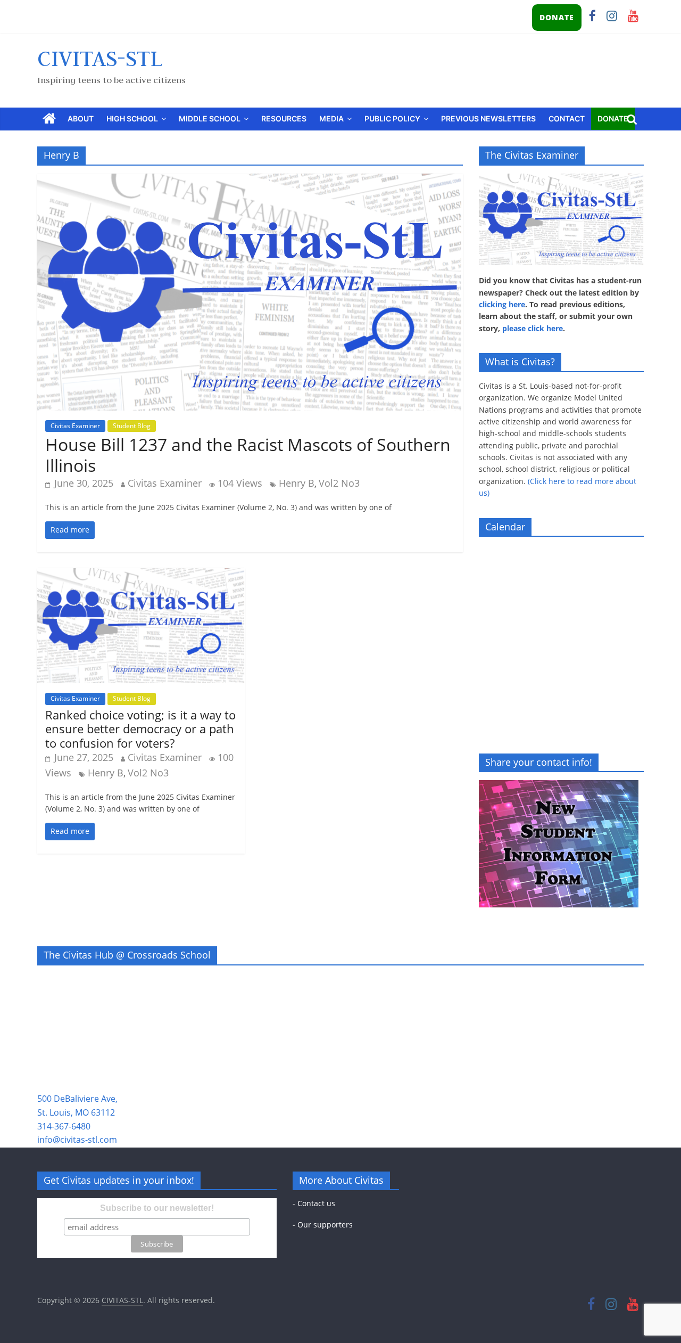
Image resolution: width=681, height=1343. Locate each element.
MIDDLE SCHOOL (209, 118)
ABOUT (81, 118)
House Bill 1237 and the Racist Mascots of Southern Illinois (248, 454)
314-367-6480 (63, 1126)
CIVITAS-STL (99, 58)
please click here (532, 328)
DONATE (556, 17)
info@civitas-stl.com (77, 1139)
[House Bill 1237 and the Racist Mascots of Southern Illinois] (250, 180)
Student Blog (132, 425)
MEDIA (331, 118)
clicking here (502, 304)
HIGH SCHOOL (132, 118)
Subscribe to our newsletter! (157, 1208)
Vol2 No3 (339, 483)
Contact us (316, 1203)
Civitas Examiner (75, 425)
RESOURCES (283, 118)
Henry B (296, 483)
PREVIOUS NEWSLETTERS (488, 118)
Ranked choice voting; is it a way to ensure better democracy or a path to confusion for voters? (140, 729)
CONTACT (567, 118)
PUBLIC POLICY (392, 118)
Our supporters (325, 1224)
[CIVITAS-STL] (49, 119)
